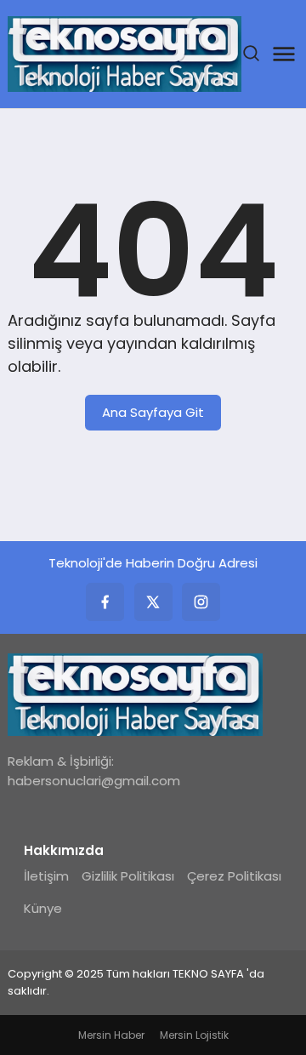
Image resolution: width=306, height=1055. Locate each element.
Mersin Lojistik (194, 1035)
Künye (43, 908)
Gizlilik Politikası (128, 876)
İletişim (46, 876)
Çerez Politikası (234, 876)
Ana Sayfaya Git (153, 412)
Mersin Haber (111, 1035)
